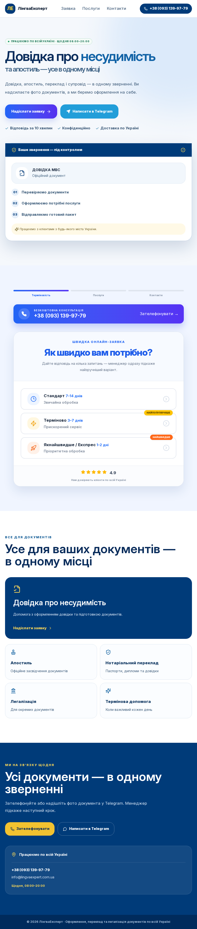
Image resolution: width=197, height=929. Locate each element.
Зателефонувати (32, 829)
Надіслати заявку (28, 111)
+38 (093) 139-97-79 (169, 8)
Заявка (68, 8)
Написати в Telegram (92, 111)
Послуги (91, 8)
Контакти (116, 8)
